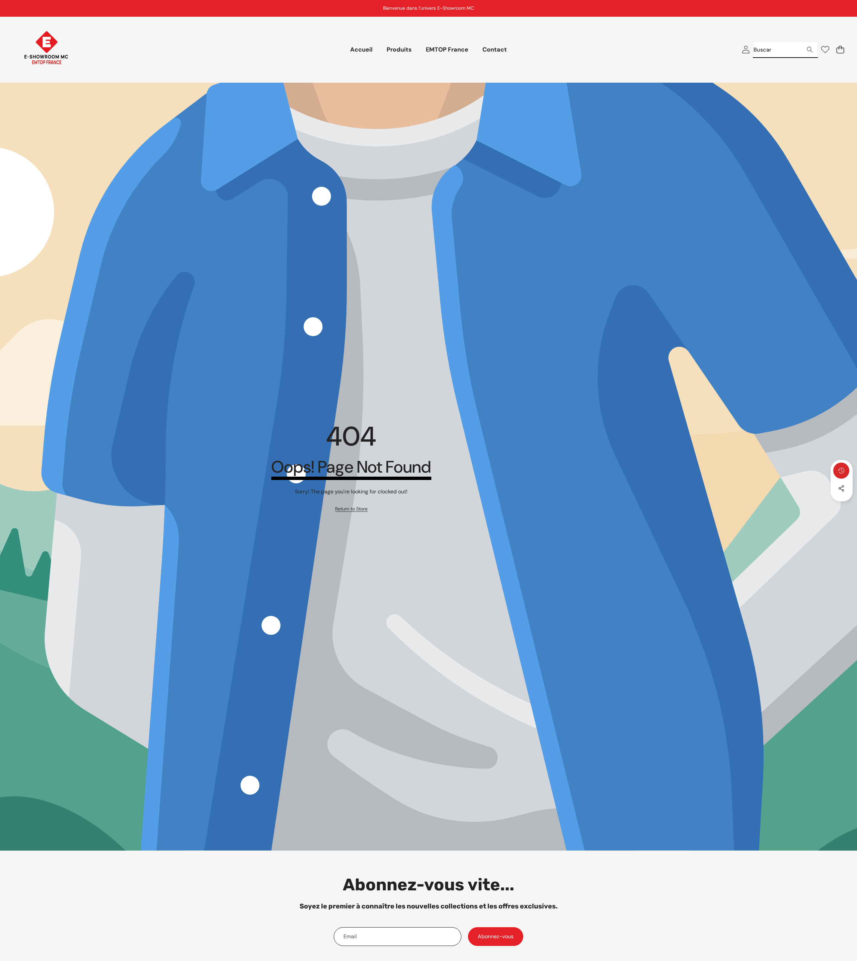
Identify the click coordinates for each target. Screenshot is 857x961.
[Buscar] (809, 49)
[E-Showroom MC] (46, 50)
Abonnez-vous (496, 936)
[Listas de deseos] (825, 49)
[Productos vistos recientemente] (841, 471)
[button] (835, 8)
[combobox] (785, 49)
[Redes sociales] (841, 488)
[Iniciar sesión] (745, 49)
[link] (351, 509)
